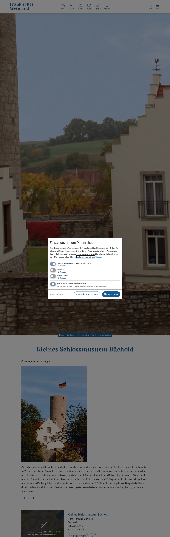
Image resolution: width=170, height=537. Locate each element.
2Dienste (61, 272)
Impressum (100, 257)
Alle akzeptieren (111, 294)
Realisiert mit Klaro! (56, 294)
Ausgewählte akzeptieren (87, 294)
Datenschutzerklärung (86, 257)
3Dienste (61, 278)
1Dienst (61, 266)
